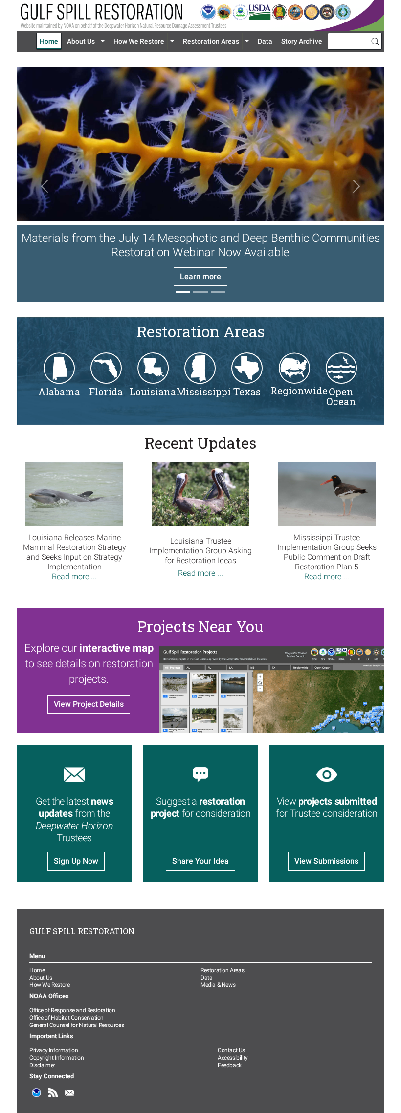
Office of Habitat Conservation (66, 1017)
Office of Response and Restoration (72, 1010)
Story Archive (301, 41)
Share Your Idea (200, 861)
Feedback (230, 1065)
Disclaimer (42, 1065)
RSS (53, 1098)
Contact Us (231, 1050)
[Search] (375, 41)
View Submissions (326, 861)
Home (49, 41)
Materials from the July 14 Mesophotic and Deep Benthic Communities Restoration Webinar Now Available (201, 245)
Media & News (217, 985)
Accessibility (233, 1057)
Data (265, 41)
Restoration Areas (211, 41)
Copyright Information (56, 1057)
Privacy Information (53, 1050)
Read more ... (74, 576)
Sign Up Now (76, 861)
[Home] (200, 15)
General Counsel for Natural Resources (76, 1025)
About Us (81, 41)
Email (70, 1098)
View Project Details (89, 704)
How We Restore (138, 41)
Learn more (200, 276)
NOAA (37, 1098)
